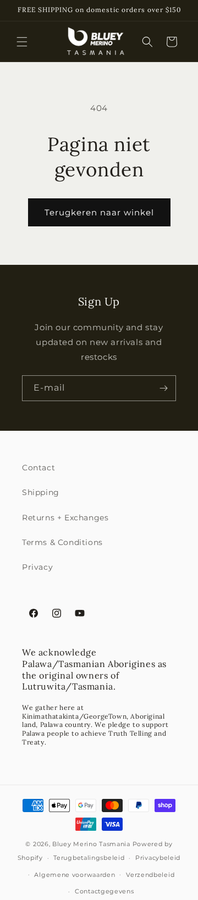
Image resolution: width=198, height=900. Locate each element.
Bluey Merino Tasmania (91, 844)
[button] (22, 42)
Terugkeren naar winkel (99, 212)
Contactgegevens (104, 891)
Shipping (40, 492)
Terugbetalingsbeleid (88, 858)
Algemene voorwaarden (74, 875)
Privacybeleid (157, 858)
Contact (38, 468)
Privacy (37, 567)
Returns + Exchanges (65, 518)
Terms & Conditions (62, 542)
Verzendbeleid (150, 875)
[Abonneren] (163, 388)
